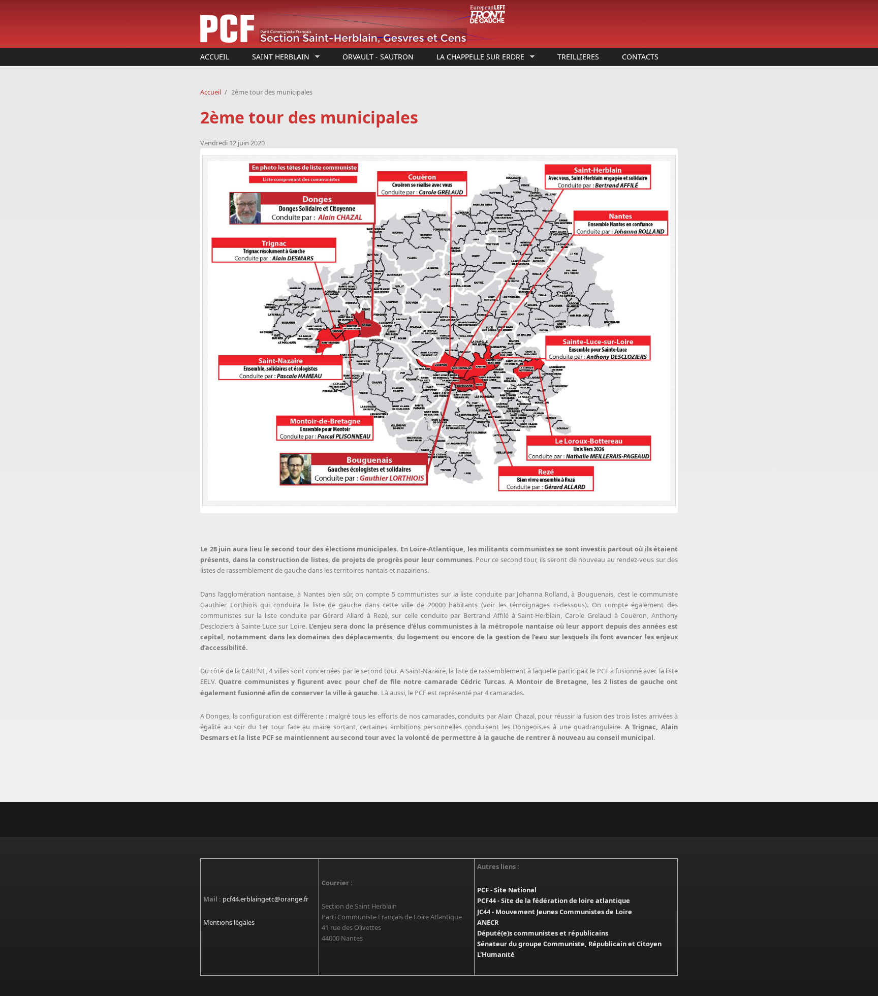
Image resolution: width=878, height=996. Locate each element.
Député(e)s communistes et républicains (542, 933)
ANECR (487, 922)
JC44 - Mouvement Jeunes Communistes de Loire (554, 911)
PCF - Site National (507, 889)
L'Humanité (496, 954)
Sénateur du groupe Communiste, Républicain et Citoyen (569, 943)
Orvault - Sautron (378, 56)
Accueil (214, 56)
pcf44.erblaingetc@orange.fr (265, 899)
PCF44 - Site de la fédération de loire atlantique (553, 900)
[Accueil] (357, 24)
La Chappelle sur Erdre (477, 57)
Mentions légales (229, 922)
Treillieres (578, 56)
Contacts (640, 56)
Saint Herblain (278, 57)
